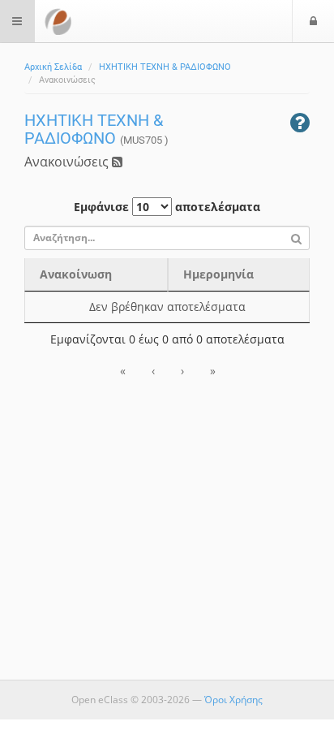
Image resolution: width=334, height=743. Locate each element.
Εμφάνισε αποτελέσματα (167, 206)
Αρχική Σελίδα (53, 67)
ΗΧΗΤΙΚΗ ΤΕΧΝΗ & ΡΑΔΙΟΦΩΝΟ (165, 67)
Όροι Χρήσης (233, 699)
